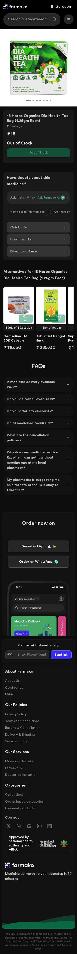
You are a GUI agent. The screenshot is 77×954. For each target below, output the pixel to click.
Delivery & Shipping (20, 734)
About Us (12, 680)
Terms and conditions (22, 721)
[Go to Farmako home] (15, 7)
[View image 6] (47, 100)
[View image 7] (50, 100)
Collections (14, 794)
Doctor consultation (21, 774)
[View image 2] (33, 100)
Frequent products (20, 808)
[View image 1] (28, 100)
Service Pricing (16, 741)
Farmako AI (14, 768)
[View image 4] (40, 100)
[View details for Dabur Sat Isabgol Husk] (51, 305)
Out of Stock (38, 152)
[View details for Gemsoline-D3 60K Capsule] (18, 305)
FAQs (9, 694)
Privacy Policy (16, 714)
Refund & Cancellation (22, 727)
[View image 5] (43, 100)
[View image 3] (37, 100)
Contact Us (14, 687)
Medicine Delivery (19, 761)
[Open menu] (69, 19)
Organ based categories (24, 801)
